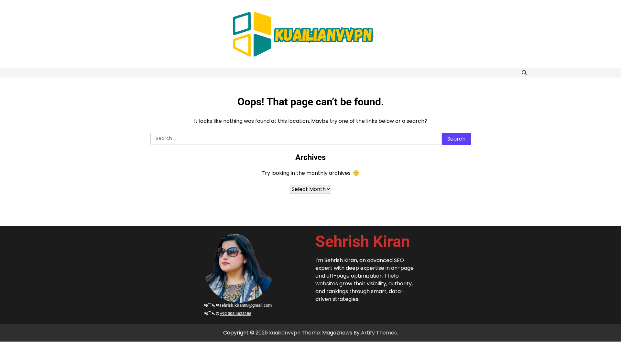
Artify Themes (379, 332)
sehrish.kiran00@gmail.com (245, 305)
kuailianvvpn (284, 332)
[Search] (524, 73)
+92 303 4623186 (235, 313)
